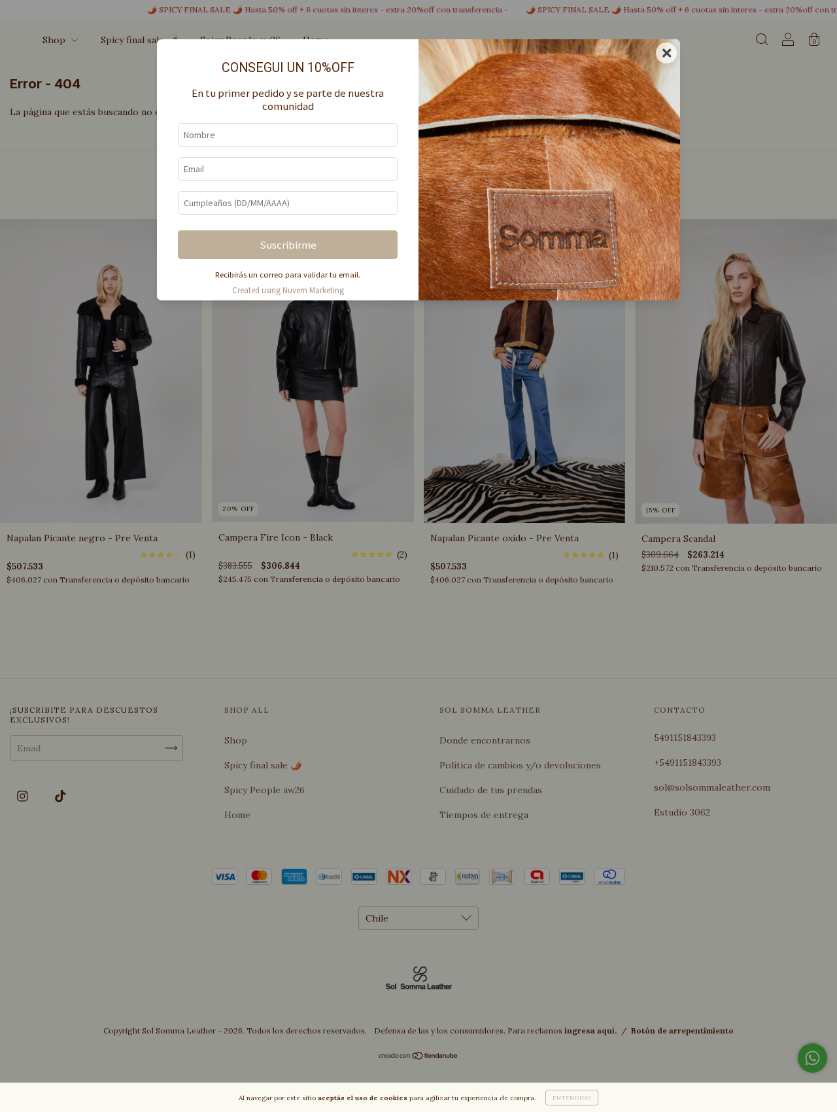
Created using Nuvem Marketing (288, 290)
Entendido (572, 1097)
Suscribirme (288, 245)
